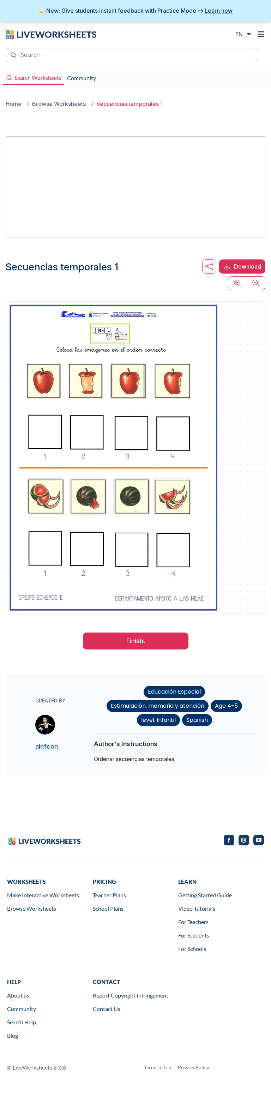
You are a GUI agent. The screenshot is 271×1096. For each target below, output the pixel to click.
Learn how (219, 10)
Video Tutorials (196, 908)
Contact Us (106, 1008)
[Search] (14, 54)
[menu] (261, 34)
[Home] (51, 33)
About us (18, 995)
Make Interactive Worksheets (43, 895)
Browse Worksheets (31, 908)
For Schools (192, 948)
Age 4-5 (226, 706)
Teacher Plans (109, 895)
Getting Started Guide (205, 895)
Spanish (197, 720)
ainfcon (46, 746)
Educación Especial (174, 692)
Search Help (21, 1022)
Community (21, 1008)
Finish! (135, 641)
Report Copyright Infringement (130, 995)
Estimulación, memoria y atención (157, 706)
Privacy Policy (193, 1067)
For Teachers (193, 921)
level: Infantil (158, 720)
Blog (12, 1035)
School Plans (108, 908)
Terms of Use (158, 1067)
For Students (193, 935)
